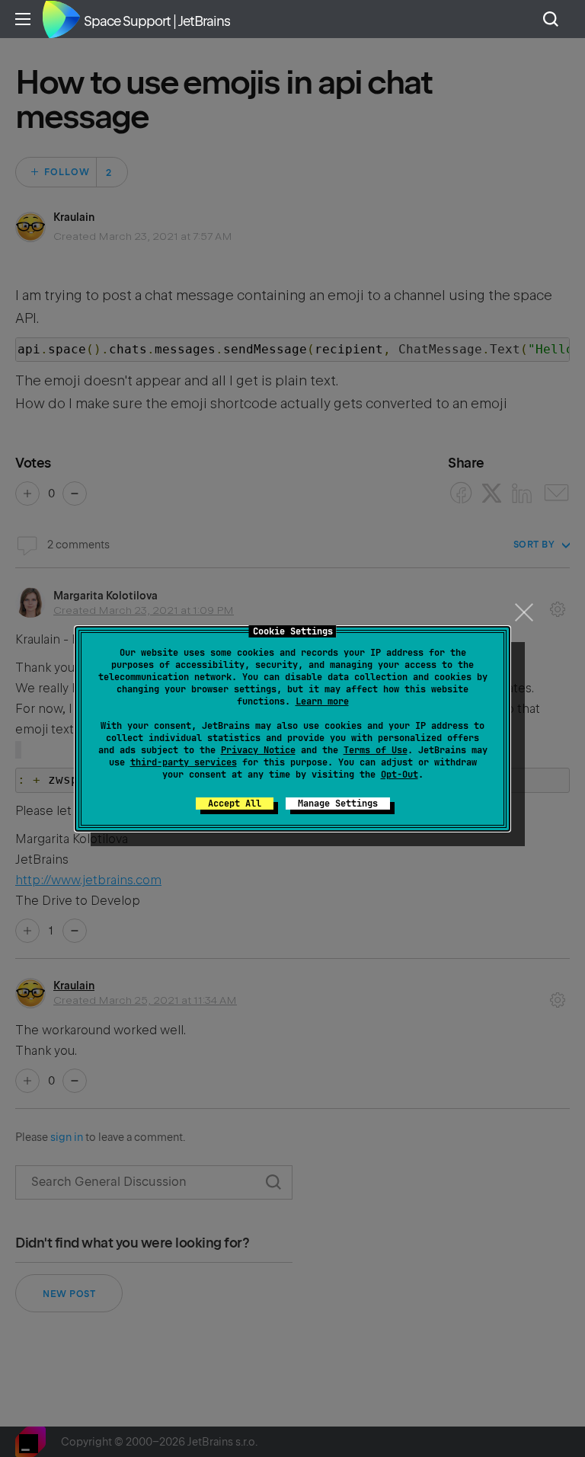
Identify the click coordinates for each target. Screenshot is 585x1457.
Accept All (234, 803)
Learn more (322, 701)
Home (61, 19)
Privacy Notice (258, 750)
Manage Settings (338, 803)
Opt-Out (399, 774)
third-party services (183, 762)
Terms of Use (376, 750)
